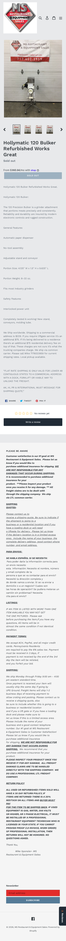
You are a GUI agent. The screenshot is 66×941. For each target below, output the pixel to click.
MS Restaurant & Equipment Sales (31, 927)
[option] (16, 129)
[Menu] (60, 17)
